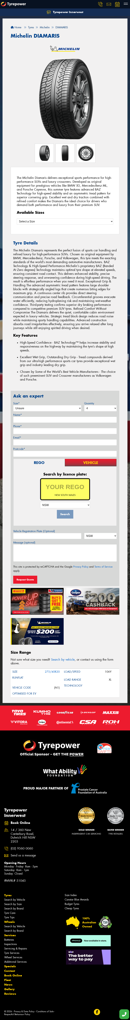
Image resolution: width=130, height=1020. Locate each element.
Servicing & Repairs (15, 948)
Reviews (10, 994)
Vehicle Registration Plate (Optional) (34, 531)
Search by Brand (14, 908)
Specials (10, 966)
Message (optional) (24, 542)
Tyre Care (9, 913)
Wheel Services (13, 957)
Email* (17, 437)
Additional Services (15, 962)
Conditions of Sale (45, 1011)
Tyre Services (11, 953)
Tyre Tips (9, 917)
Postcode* (19, 449)
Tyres (8, 895)
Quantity (89, 403)
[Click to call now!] (100, 4)
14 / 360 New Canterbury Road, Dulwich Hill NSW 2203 (23, 836)
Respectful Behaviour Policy (17, 1014)
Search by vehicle (63, 660)
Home (17, 27)
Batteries (9, 940)
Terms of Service (103, 566)
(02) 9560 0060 (22, 848)
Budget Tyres (72, 904)
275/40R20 (52, 672)
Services (10, 935)
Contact (9, 971)
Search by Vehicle (14, 900)
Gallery (9, 989)
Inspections (10, 944)
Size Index (71, 895)
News (8, 984)
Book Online (13, 975)
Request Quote (25, 579)
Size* (16, 403)
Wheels (9, 922)
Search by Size (13, 904)
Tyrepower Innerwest (67, 12)
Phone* (17, 426)
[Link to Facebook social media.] (97, 1012)
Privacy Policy (80, 566)
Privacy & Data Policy (24, 1011)
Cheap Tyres (72, 908)
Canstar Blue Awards (77, 899)
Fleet (7, 980)
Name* (17, 415)
